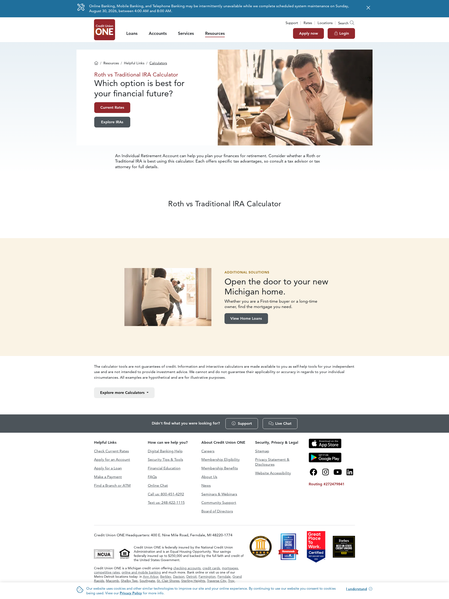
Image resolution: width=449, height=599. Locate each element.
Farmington (207, 576)
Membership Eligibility (220, 459)
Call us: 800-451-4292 (166, 494)
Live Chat (283, 423)
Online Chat (158, 485)
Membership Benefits (219, 468)
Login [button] (344, 33)
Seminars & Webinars (219, 494)
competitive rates (107, 572)
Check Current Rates (111, 451)
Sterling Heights (193, 581)
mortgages (230, 568)
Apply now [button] (308, 33)
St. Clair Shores (168, 581)
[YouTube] (337, 472)
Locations (325, 23)
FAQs (152, 477)
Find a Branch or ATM (112, 485)
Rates (308, 23)
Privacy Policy (131, 593)
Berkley (165, 576)
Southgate (147, 581)
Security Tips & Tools (165, 459)
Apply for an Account (112, 459)
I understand (356, 589)
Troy (231, 581)
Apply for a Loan (108, 468)
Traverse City (216, 581)
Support (292, 23)
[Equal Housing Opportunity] (124, 553)
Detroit (191, 576)
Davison (179, 576)
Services (186, 33)
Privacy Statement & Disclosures (272, 462)
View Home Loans (246, 318)
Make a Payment (108, 477)
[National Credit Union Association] (104, 553)
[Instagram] (325, 472)
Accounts (158, 33)
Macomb (112, 581)
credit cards (211, 568)
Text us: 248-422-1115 (166, 502)
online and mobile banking (141, 572)
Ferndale (224, 576)
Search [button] (343, 23)
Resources (215, 33)
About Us (209, 477)
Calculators (158, 63)
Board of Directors (217, 511)
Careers (207, 451)
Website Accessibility (273, 473)
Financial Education (164, 468)
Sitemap (262, 451)
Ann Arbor (150, 576)
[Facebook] (313, 472)
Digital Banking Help (165, 451)
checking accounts (187, 568)
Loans (132, 33)
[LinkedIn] (350, 472)
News (206, 485)
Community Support (218, 502)
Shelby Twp (129, 581)
